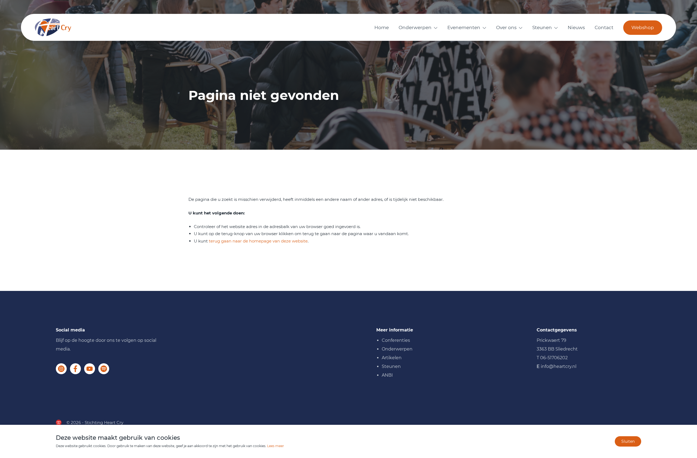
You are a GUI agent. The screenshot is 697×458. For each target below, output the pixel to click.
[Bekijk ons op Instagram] (61, 368)
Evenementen (463, 27)
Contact (604, 27)
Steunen (542, 27)
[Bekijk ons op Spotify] (103, 368)
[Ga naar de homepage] (53, 27)
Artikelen (392, 357)
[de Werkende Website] (59, 422)
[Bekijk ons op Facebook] (75, 368)
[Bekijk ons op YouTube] (89, 368)
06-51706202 (554, 357)
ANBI (387, 375)
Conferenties (396, 340)
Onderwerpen (415, 27)
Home (381, 27)
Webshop (642, 27)
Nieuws (576, 27)
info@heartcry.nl (558, 366)
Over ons (506, 27)
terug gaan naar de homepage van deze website (258, 241)
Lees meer (275, 446)
